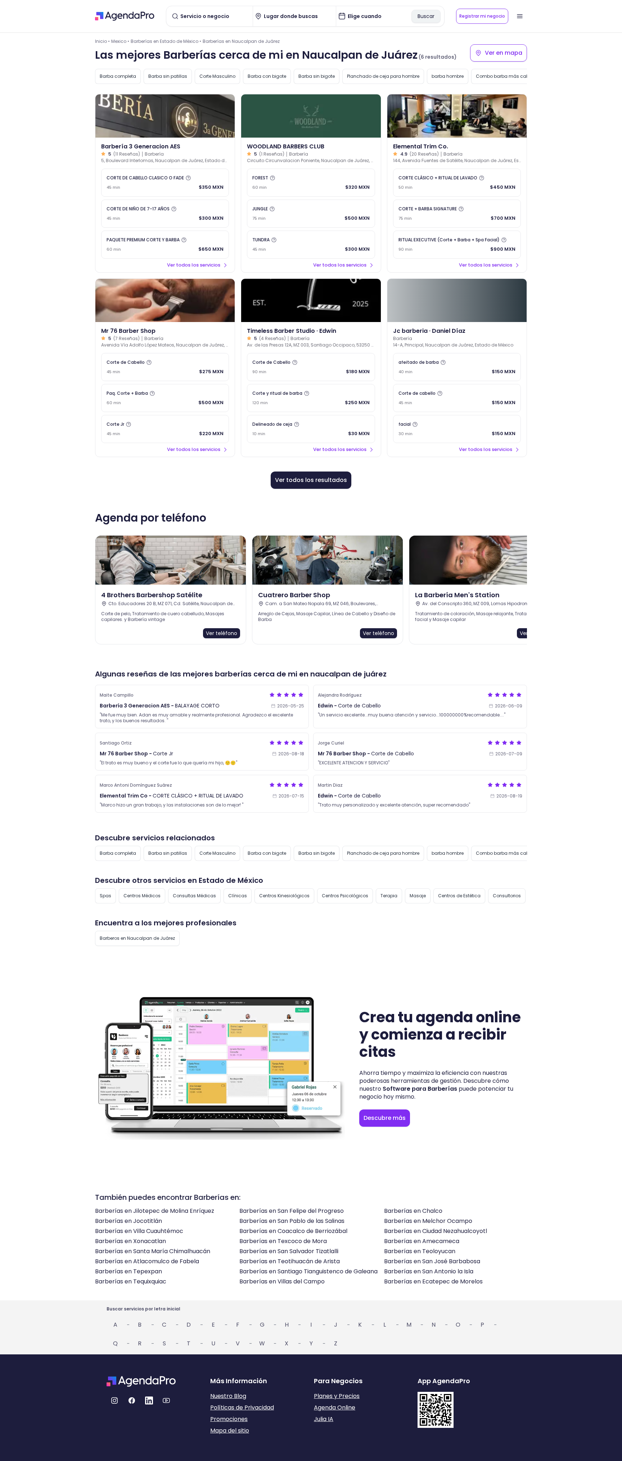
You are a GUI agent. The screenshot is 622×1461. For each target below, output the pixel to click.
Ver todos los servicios (193, 265)
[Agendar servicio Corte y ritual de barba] (310, 398)
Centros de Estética (459, 896)
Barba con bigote (267, 76)
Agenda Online (334, 1407)
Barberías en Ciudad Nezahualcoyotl (435, 1231)
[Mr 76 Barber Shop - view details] (165, 300)
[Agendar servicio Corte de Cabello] (165, 367)
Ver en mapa (503, 53)
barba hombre (448, 76)
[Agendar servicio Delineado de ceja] (310, 429)
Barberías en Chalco (413, 1211)
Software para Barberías (420, 1089)
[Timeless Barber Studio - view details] (310, 300)
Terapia (388, 896)
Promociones (229, 1419)
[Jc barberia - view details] (457, 300)
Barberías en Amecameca (421, 1241)
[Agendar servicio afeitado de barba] (456, 367)
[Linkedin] (149, 1400)
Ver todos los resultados (311, 480)
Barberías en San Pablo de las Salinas (291, 1221)
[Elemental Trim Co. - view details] (457, 116)
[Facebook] (132, 1400)
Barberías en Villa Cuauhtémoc (139, 1231)
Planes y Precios (337, 1396)
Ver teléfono (221, 633)
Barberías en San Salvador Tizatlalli (288, 1251)
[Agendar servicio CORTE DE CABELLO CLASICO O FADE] (165, 182)
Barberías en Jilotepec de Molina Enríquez (154, 1211)
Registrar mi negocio (482, 16)
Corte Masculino (217, 76)
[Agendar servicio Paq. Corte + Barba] (165, 398)
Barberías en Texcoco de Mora (283, 1241)
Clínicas (237, 896)
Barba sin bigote (316, 76)
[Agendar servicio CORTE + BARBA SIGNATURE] (456, 213)
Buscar (426, 16)
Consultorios (507, 896)
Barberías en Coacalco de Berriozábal (293, 1231)
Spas (105, 896)
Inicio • (102, 41)
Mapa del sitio (229, 1430)
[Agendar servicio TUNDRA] (310, 244)
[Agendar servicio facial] (456, 429)
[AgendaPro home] (124, 16)
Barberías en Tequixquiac (130, 1281)
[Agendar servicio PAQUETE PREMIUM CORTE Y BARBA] (165, 244)
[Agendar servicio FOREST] (310, 182)
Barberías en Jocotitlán (128, 1221)
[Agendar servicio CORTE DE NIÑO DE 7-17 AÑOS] (165, 213)
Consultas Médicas (194, 896)
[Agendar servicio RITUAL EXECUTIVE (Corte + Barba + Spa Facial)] (456, 244)
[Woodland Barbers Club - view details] (310, 116)
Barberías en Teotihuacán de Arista (289, 1261)
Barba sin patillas (167, 76)
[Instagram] (114, 1400)
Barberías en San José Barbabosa (432, 1261)
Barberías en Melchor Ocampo (428, 1221)
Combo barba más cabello (506, 76)
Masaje (418, 896)
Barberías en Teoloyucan (419, 1251)
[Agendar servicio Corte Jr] (165, 429)
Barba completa (118, 76)
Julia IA (323, 1419)
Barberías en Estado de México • (166, 41)
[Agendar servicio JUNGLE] (310, 213)
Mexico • (120, 41)
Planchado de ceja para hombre (383, 76)
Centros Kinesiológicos (284, 896)
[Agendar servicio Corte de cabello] (456, 398)
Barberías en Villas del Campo (282, 1281)
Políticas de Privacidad (242, 1407)
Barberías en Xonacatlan (130, 1241)
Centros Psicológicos (345, 896)
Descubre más (385, 1118)
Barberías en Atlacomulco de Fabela (147, 1261)
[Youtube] (166, 1400)
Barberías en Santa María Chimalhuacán (152, 1251)
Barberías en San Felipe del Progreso (291, 1211)
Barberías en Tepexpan (128, 1271)
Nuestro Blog (228, 1396)
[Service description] (188, 178)
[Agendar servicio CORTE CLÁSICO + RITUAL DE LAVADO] (456, 182)
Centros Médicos (142, 896)
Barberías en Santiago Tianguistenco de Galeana (308, 1271)
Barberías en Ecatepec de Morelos (433, 1281)
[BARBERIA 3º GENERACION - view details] (165, 116)
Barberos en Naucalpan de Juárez (137, 938)
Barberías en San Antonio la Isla (428, 1271)
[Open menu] (520, 16)
